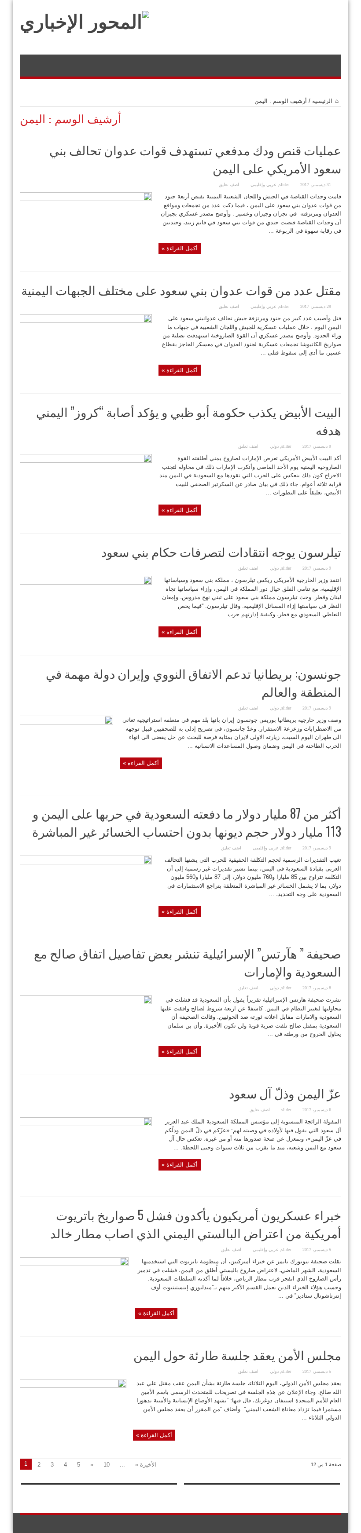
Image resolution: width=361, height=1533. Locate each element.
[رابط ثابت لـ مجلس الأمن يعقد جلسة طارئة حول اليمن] (73, 1386)
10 (106, 1464)
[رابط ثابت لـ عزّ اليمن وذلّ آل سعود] (86, 1124)
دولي (274, 446)
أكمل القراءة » (180, 248)
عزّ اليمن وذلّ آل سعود (285, 1093)
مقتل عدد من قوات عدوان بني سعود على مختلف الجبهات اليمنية (181, 290)
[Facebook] (336, 1524)
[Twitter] (325, 1524)
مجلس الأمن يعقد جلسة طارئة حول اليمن (237, 1355)
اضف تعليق (229, 184)
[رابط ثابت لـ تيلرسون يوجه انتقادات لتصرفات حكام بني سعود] (86, 582)
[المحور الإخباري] (84, 22)
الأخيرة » (145, 1464)
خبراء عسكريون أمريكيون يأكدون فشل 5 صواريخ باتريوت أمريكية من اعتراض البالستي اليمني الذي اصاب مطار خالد (195, 1224)
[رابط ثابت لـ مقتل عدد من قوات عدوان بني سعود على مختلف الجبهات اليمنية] (86, 321)
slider (284, 184)
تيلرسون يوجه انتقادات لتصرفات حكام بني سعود (221, 551)
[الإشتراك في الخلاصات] (337, 118)
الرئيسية (322, 101)
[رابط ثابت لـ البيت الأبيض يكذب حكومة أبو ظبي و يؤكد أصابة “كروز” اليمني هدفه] (86, 460)
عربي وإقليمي (263, 184)
